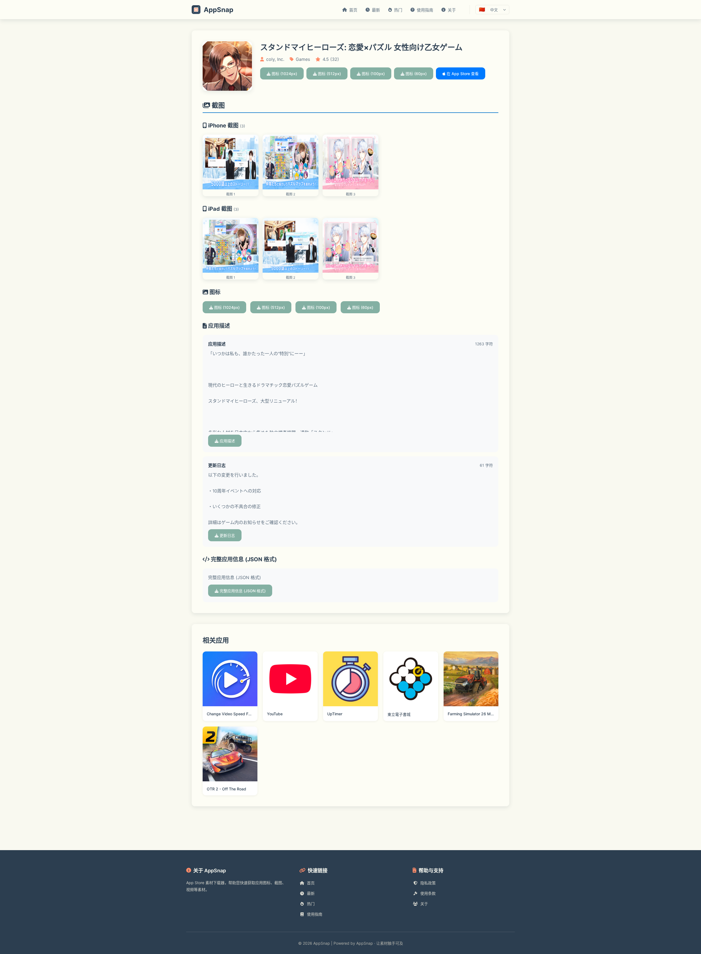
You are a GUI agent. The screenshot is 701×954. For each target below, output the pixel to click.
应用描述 (227, 440)
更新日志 (227, 535)
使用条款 (428, 893)
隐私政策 (428, 883)
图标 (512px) (329, 73)
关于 (424, 903)
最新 (311, 893)
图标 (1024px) (284, 73)
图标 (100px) (373, 73)
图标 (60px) (415, 73)
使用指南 (314, 914)
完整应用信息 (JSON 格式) (242, 590)
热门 (311, 903)
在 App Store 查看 (462, 73)
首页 (311, 883)
